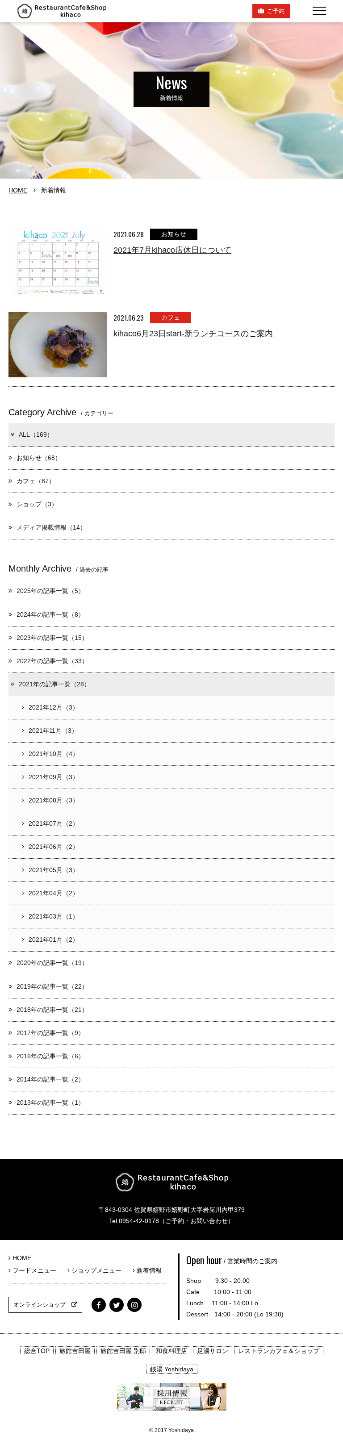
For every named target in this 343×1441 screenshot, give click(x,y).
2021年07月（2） (54, 823)
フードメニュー (37, 1270)
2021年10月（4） (54, 753)
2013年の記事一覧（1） (50, 1102)
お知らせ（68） (39, 457)
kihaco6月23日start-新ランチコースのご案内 (193, 333)
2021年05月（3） (54, 869)
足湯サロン (212, 1350)
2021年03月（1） (54, 916)
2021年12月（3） (54, 707)
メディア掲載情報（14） (51, 527)
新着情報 (148, 1270)
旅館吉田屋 (75, 1350)
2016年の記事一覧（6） (50, 1056)
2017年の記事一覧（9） (50, 1032)
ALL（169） (36, 434)
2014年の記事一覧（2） (50, 1079)
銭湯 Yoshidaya (171, 1369)
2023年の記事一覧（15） (52, 637)
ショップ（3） (37, 504)
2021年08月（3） (54, 800)
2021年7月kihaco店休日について (172, 250)
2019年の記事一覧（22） (52, 986)
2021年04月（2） (54, 893)
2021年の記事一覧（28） (54, 684)
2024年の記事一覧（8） (50, 614)
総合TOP (37, 1350)
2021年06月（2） (54, 846)
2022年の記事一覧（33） (52, 660)
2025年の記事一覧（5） (50, 590)
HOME (17, 190)
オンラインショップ (42, 1304)
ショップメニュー (99, 1270)
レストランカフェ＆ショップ (278, 1350)
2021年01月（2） (54, 939)
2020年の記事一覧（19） (52, 962)
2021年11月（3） (53, 730)
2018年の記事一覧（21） (52, 1009)
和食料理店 (171, 1350)
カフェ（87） (36, 481)
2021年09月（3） (54, 777)
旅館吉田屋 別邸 (123, 1350)
